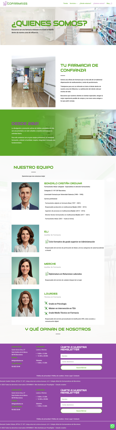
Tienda (65, 3)
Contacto (76, 376)
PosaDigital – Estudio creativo (56, 385)
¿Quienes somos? (99, 3)
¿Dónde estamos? (85, 3)
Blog (108, 3)
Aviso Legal (69, 376)
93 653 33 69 (16, 366)
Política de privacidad (44, 376)
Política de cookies (58, 376)
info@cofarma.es (17, 360)
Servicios (73, 3)
